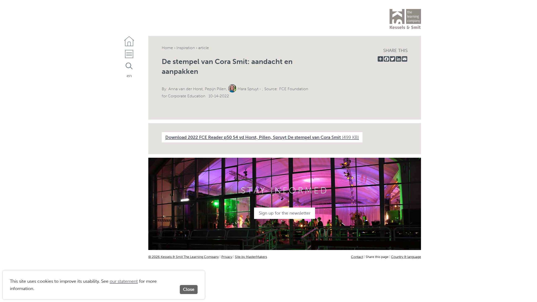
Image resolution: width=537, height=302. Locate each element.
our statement (124, 281)
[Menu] (129, 55)
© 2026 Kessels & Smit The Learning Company (183, 257)
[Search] (129, 66)
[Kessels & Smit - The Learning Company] (405, 19)
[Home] (129, 41)
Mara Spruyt (247, 88)
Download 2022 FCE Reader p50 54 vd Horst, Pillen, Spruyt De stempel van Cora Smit (262, 137)
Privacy (226, 257)
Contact (357, 257)
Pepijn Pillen (215, 88)
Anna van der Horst (185, 88)
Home (167, 47)
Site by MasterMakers (251, 257)
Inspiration (185, 47)
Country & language (406, 257)
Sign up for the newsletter (284, 213)
